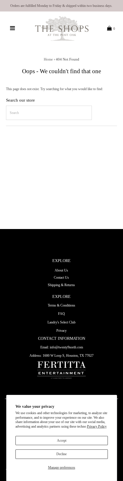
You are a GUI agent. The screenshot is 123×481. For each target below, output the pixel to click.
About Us (61, 270)
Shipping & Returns (61, 285)
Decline (61, 454)
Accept (61, 441)
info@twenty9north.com (66, 347)
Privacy (61, 331)
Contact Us (61, 278)
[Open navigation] (13, 28)
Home (48, 59)
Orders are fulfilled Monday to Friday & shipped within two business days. (61, 6)
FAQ (61, 314)
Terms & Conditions (61, 305)
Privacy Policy (97, 426)
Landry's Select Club (61, 322)
